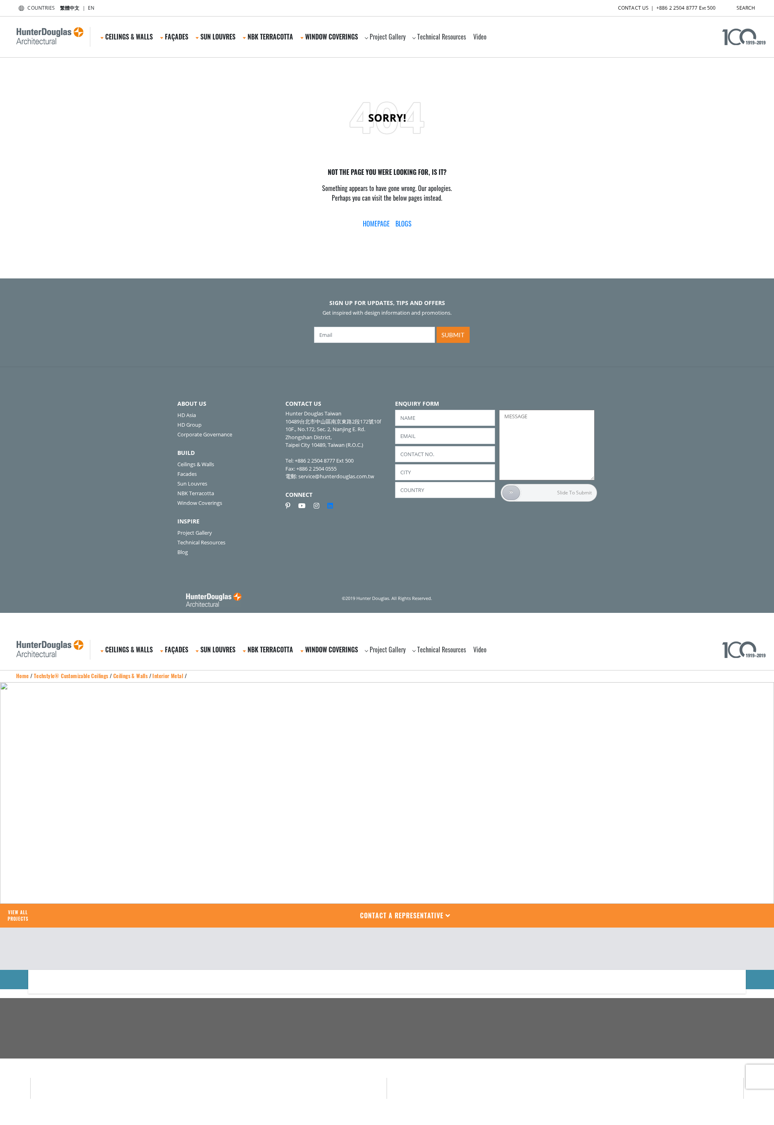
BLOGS (403, 223)
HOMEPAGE (376, 223)
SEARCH (746, 7)
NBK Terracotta (195, 493)
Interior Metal (167, 676)
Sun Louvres (192, 483)
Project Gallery (388, 37)
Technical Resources (441, 37)
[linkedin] (330, 505)
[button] (405, 916)
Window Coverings (199, 502)
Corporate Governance (204, 434)
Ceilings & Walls (195, 464)
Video (480, 37)
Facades (187, 473)
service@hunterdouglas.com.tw (336, 476)
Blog (182, 552)
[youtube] (305, 505)
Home (22, 676)
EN (91, 7)
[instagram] (320, 505)
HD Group (189, 424)
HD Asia (186, 415)
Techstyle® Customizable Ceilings (71, 676)
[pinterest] (291, 505)
